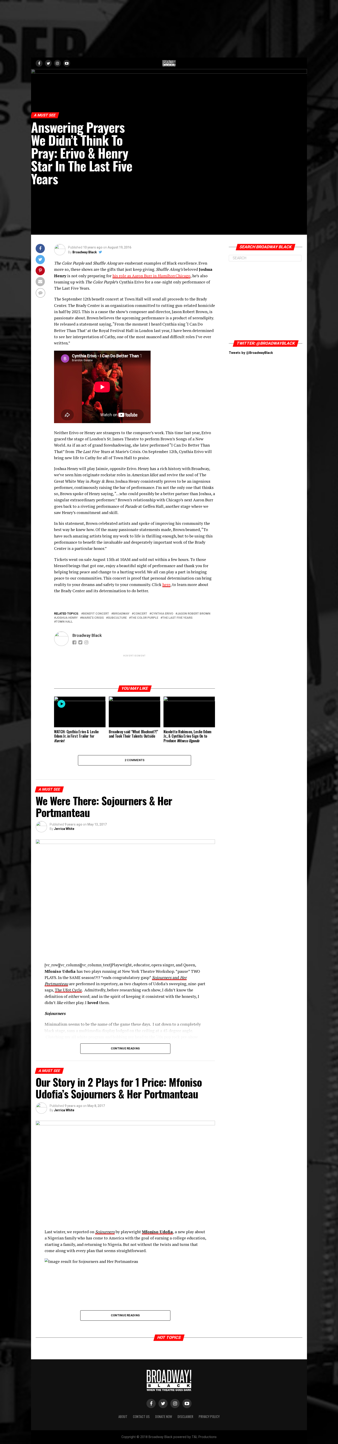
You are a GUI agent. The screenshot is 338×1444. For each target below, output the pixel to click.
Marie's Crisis (93, 617)
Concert (140, 613)
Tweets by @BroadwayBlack (251, 353)
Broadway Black (84, 252)
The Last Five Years (177, 617)
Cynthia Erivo (162, 613)
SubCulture (117, 617)
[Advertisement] (169, 29)
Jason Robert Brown (193, 613)
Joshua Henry (67, 617)
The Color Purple (144, 617)
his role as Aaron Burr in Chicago (151, 275)
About (122, 1416)
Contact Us (141, 1416)
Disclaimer (185, 1416)
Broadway (121, 613)
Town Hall (64, 621)
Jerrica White (64, 829)
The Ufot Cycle (68, 990)
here (166, 584)
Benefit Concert (96, 613)
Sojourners (105, 1231)
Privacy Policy (209, 1416)
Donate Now (163, 1416)
